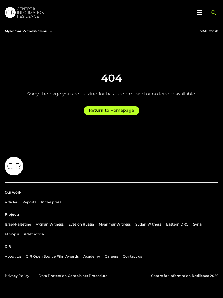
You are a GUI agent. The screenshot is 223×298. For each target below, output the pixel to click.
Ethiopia (12, 234)
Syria (197, 224)
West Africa (34, 234)
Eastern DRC (177, 224)
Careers (111, 256)
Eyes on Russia (81, 224)
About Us (13, 256)
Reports (29, 202)
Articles (11, 202)
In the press (51, 202)
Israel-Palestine (18, 224)
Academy (91, 256)
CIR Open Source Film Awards (52, 256)
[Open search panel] (213, 12)
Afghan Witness (50, 224)
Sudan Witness (148, 224)
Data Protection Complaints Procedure (73, 276)
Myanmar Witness (115, 224)
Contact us (132, 256)
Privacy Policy (17, 276)
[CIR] (97, 12)
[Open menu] (199, 12)
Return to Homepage (111, 110)
